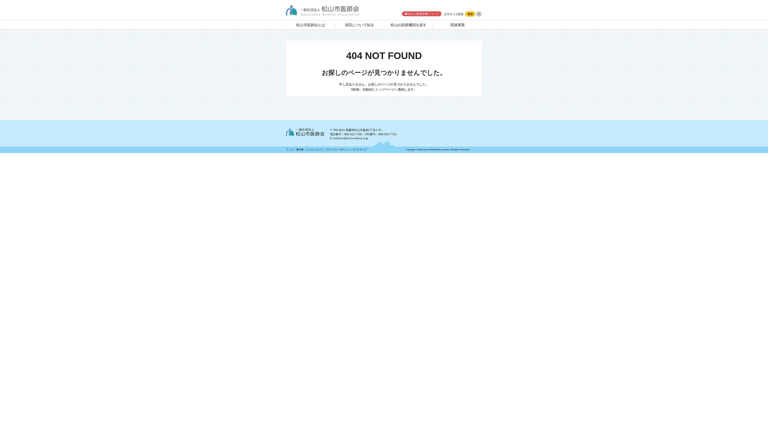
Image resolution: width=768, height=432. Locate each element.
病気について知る (359, 25)
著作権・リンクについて (309, 149)
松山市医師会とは (310, 25)
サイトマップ (360, 149)
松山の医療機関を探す (409, 25)
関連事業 (457, 25)
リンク (289, 149)
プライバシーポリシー (338, 149)
